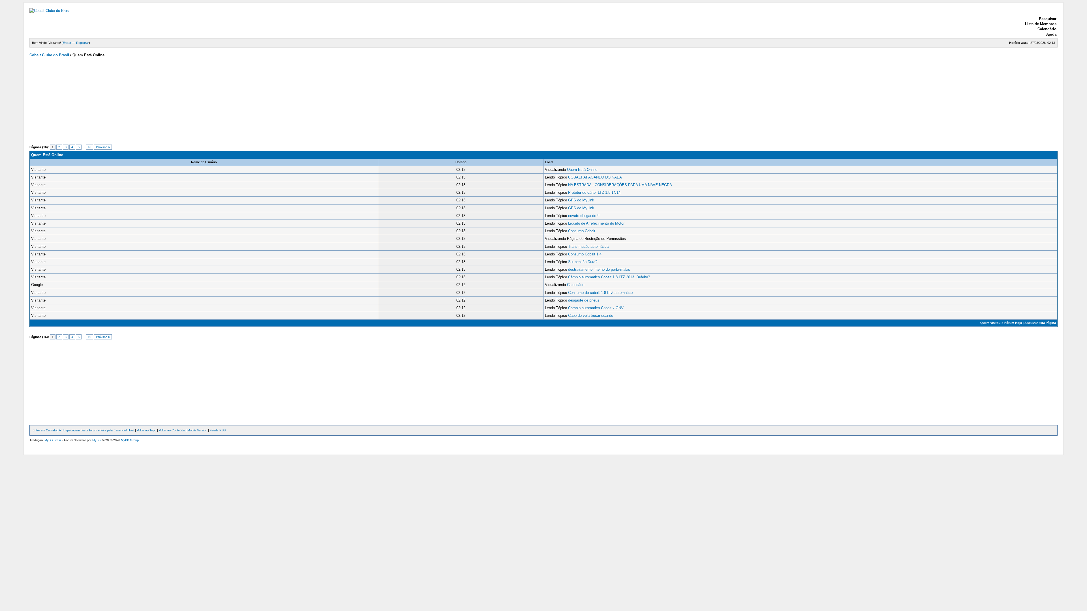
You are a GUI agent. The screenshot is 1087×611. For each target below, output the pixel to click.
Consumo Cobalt (581, 231)
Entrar (67, 42)
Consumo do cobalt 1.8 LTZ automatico (600, 293)
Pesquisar (1047, 19)
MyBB (96, 440)
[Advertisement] (199, 102)
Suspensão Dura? (582, 262)
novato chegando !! (584, 216)
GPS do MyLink (581, 200)
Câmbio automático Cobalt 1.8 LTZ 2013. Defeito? (609, 277)
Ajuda (1051, 34)
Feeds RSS (218, 430)
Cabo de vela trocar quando (590, 315)
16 (89, 147)
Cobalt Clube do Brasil (49, 55)
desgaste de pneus (583, 300)
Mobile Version (197, 430)
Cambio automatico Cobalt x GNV (596, 308)
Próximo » (103, 147)
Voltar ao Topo (146, 430)
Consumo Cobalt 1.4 (585, 254)
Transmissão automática (588, 246)
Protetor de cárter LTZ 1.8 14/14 (594, 192)
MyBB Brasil (52, 440)
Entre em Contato (45, 430)
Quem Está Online (582, 169)
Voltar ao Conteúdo (172, 430)
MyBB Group (130, 440)
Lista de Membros (1040, 24)
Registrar (82, 42)
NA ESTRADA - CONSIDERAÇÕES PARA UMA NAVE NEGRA (620, 185)
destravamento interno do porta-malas (599, 269)
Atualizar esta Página (1040, 322)
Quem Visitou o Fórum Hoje (1001, 322)
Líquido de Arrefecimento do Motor (596, 223)
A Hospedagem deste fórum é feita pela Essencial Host (96, 430)
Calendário (1046, 29)
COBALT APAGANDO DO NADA (595, 177)
